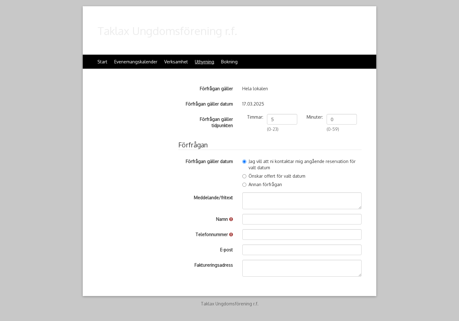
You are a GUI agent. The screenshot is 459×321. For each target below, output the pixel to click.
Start (102, 61)
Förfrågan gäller (216, 88)
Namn (222, 219)
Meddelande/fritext (213, 197)
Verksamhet (176, 61)
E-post (226, 249)
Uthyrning (204, 61)
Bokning (229, 61)
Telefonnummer (212, 234)
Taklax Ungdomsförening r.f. (167, 30)
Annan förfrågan (265, 184)
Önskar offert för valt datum (277, 176)
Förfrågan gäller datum (209, 103)
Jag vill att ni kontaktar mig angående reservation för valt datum (302, 164)
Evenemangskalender (135, 61)
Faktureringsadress (214, 265)
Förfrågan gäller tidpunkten (216, 122)
